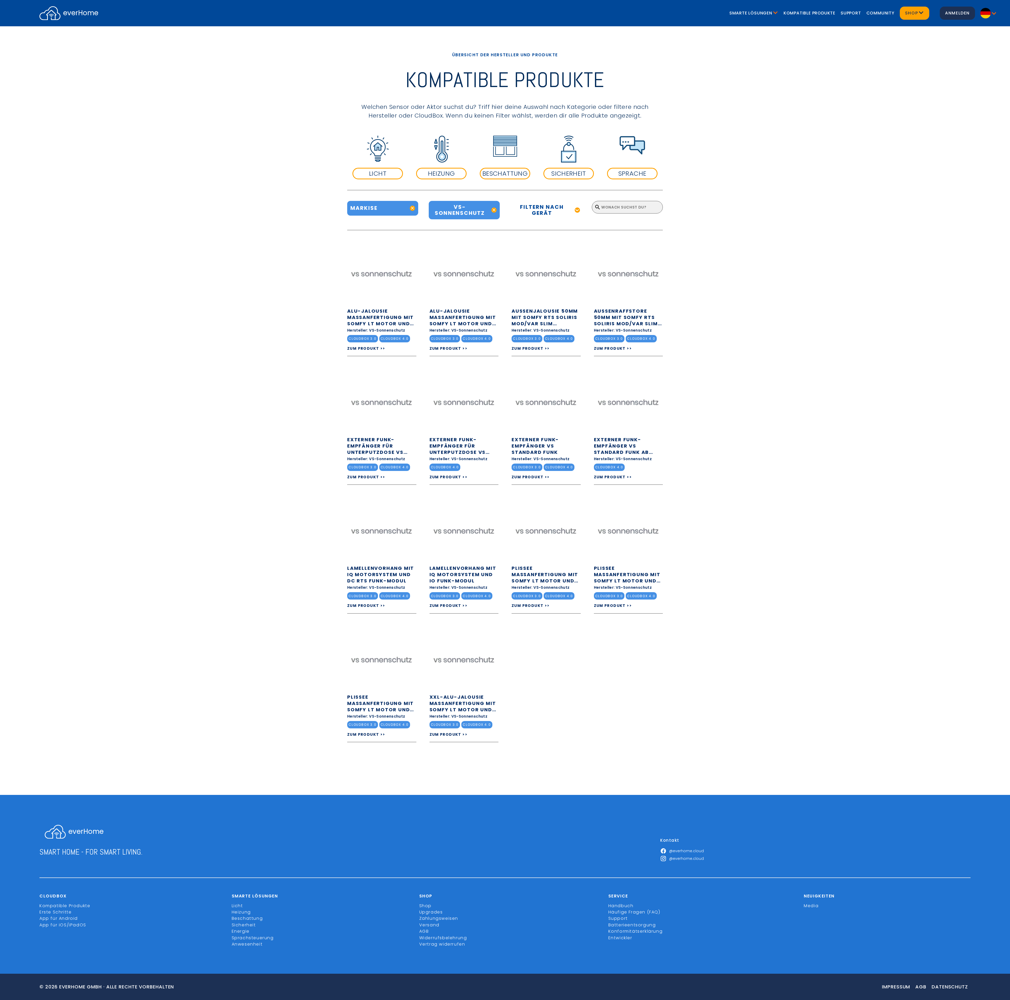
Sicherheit (244, 925)
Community (880, 13)
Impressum (896, 986)
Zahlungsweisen (438, 918)
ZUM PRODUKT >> (366, 348)
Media (811, 906)
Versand (429, 925)
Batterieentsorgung (632, 925)
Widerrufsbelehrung (443, 938)
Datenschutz (950, 986)
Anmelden (957, 13)
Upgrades (431, 912)
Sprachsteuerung (253, 938)
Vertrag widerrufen (442, 944)
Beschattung (247, 918)
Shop (425, 906)
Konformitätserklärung (635, 931)
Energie (241, 931)
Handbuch (621, 906)
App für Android (58, 918)
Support (851, 13)
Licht (237, 906)
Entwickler (620, 938)
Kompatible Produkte (809, 13)
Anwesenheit (247, 944)
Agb (920, 986)
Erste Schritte (55, 912)
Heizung (241, 912)
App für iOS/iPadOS (62, 925)
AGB (424, 931)
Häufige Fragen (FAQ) (634, 912)
